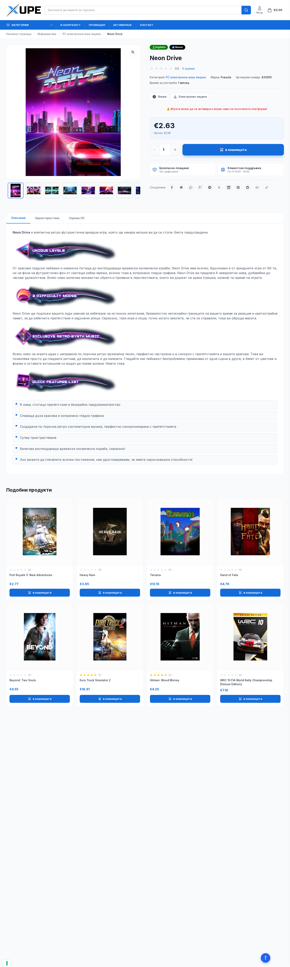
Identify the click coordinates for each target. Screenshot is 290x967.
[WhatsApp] (190, 187)
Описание (18, 218)
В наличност (70, 24)
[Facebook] (171, 187)
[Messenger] (181, 187)
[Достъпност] (265, 958)
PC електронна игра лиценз (82, 34)
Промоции (97, 24)
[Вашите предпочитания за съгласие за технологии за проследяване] (7, 963)
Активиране (122, 24)
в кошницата (42, 592)
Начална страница (18, 34)
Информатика (47, 34)
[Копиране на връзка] (266, 187)
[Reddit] (247, 187)
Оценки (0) (76, 218)
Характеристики (47, 218)
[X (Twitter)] (219, 187)
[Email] (257, 187)
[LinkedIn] (228, 187)
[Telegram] (209, 187)
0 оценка (188, 68)
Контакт (146, 24)
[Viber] (200, 187)
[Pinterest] (238, 187)
